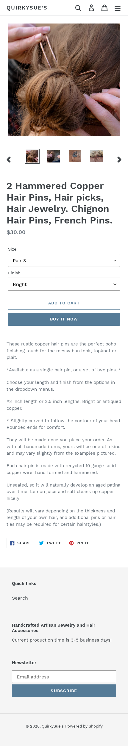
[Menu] (117, 8)
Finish (14, 272)
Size (12, 249)
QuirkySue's (27, 7)
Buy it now (64, 319)
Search (20, 598)
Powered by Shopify (84, 726)
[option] (32, 156)
